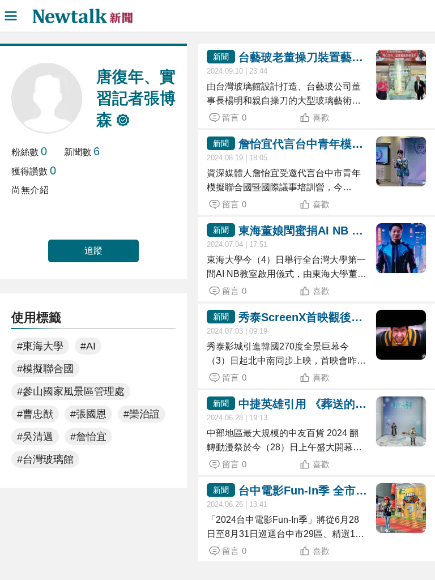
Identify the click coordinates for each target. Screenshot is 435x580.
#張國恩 (88, 414)
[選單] (11, 16)
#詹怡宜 (88, 436)
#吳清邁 (35, 436)
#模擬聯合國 (45, 368)
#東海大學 (40, 346)
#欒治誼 (141, 414)
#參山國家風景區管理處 (71, 391)
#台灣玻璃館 (45, 459)
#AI (88, 346)
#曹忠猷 (35, 414)
